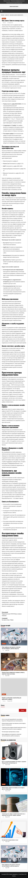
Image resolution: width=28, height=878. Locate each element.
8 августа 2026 (7, 764)
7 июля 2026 (7, 650)
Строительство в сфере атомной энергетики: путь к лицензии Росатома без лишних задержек (14, 728)
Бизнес (3, 758)
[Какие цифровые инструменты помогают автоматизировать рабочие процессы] (14, 636)
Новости (3, 18)
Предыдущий (12, 613)
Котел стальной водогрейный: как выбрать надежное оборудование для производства (12, 720)
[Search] (26, 11)
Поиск (2, 705)
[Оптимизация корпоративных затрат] (14, 829)
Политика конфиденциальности (18, 0)
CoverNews (21, 874)
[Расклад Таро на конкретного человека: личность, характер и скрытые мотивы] (14, 662)
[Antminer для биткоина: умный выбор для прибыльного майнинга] (14, 687)
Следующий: (7, 619)
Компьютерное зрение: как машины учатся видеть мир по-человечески (14, 724)
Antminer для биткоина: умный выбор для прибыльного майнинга (11, 698)
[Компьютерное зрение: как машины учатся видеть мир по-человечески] (14, 777)
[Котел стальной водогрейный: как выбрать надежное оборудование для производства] (14, 751)
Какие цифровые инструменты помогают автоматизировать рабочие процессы (11, 647)
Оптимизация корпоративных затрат (10, 731)
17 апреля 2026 (9, 700)
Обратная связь (7, 0)
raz (3, 650)
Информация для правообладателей (14, 2)
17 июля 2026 (7, 841)
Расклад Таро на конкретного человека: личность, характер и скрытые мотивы (13, 673)
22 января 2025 (10, 22)
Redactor (4, 22)
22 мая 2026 (7, 675)
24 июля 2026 (7, 816)
